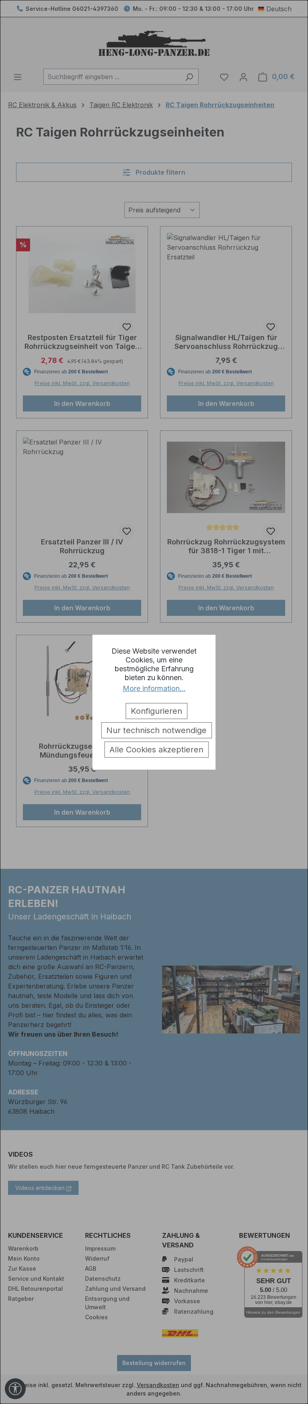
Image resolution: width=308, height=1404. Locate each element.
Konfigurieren (156, 711)
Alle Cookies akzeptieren (156, 749)
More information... (154, 688)
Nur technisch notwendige (156, 730)
